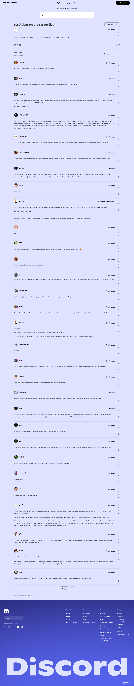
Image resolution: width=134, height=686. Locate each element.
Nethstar (21, 201)
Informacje (86, 613)
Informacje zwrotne (106, 622)
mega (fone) (22, 259)
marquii (21, 306)
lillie (20, 489)
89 (119, 45)
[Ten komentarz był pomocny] (118, 62)
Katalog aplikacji (71, 622)
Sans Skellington (24, 344)
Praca (85, 616)
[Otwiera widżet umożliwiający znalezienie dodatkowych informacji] (126, 683)
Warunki (120, 613)
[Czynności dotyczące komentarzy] (118, 71)
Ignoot (21, 425)
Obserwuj (110, 24)
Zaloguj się (17, 595)
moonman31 (22, 473)
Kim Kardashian (24, 152)
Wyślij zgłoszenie (70, 3)
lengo (20, 275)
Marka (85, 619)
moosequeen (23, 136)
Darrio (21, 185)
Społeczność (104, 629)
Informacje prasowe (89, 622)
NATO (20, 441)
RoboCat (21, 62)
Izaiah (20, 78)
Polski (8, 618)
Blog (101, 619)
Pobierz (68, 613)
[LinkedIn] (20, 45)
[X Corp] (17, 45)
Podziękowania (122, 628)
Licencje (119, 631)
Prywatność (121, 616)
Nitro (68, 616)
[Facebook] (15, 45)
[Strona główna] (9, 3)
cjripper (21, 534)
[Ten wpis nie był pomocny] (118, 35)
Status (68, 619)
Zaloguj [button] (123, 3)
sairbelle (21, 168)
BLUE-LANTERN (24, 115)
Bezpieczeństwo (105, 616)
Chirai (20, 572)
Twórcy (102, 626)
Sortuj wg (107, 54)
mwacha (21, 376)
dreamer (21, 29)
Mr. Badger (22, 457)
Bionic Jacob (23, 290)
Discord (60, 8)
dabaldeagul (23, 392)
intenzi (21, 550)
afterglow (22, 94)
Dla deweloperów (106, 632)
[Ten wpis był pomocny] (118, 29)
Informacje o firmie (123, 634)
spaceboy (22, 505)
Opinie (59, 3)
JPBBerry (22, 243)
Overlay (74, 8)
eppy (20, 408)
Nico (20, 360)
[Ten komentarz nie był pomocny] (118, 68)
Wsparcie (103, 613)
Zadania (102, 635)
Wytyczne (120, 624)
